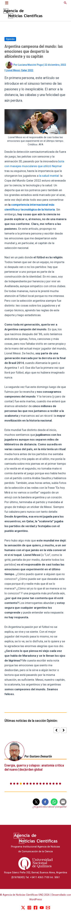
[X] (23, 908)
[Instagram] (29, 908)
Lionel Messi (13, 70)
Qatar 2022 (27, 70)
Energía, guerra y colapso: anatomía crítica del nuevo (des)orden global (34, 767)
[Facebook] (35, 908)
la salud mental (49, 175)
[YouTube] (42, 908)
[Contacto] (48, 908)
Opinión (10, 39)
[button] (65, 3)
